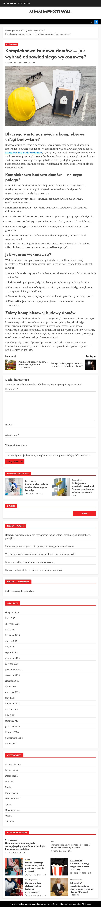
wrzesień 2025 (12, 675)
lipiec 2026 (10, 618)
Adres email (12, 435)
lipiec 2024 (10, 743)
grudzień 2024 (12, 726)
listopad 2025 (12, 663)
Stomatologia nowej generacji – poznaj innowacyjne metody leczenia (40, 546)
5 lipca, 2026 (32, 494)
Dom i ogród (11, 775)
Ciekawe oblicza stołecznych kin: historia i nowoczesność (33, 570)
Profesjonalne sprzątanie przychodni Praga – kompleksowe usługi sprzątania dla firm (83, 489)
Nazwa (9, 424)
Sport (8, 804)
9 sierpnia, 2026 (14, 853)
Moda (8, 787)
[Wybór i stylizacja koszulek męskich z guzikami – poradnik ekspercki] (14, 866)
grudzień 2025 (12, 658)
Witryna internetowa (16, 445)
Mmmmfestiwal (50, 11)
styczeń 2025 (11, 720)
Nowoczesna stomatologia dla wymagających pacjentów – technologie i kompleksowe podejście (25, 846)
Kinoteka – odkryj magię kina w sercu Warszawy (29, 562)
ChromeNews (66, 904)
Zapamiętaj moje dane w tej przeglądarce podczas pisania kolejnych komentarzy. (49, 455)
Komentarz (11, 389)
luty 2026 (9, 646)
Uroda (8, 815)
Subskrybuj (96, 22)
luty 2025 (9, 715)
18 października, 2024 (26, 63)
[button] (91, 21)
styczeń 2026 (11, 652)
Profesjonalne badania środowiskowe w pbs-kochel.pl (36, 487)
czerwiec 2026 (12, 623)
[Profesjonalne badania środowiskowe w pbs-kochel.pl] (14, 487)
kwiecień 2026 (12, 635)
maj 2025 (9, 697)
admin (10, 63)
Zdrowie (9, 821)
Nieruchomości (13, 798)
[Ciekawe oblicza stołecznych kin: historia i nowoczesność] (14, 887)
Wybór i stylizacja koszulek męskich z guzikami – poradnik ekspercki (40, 554)
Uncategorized (12, 810)
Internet (9, 781)
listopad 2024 (12, 732)
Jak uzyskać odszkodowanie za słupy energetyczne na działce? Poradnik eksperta (81, 889)
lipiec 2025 (10, 686)
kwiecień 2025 (12, 703)
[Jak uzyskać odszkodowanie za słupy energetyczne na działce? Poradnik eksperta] (59, 887)
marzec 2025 (11, 709)
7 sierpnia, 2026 (34, 875)
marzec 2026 (11, 641)
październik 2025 (14, 669)
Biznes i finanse (13, 764)
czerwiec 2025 (12, 692)
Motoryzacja (11, 793)
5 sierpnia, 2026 (79, 873)
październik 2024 (14, 737)
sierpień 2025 (12, 680)
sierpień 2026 (12, 612)
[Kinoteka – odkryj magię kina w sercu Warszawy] (59, 866)
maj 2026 (9, 629)
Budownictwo (11, 44)
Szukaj (11, 506)
